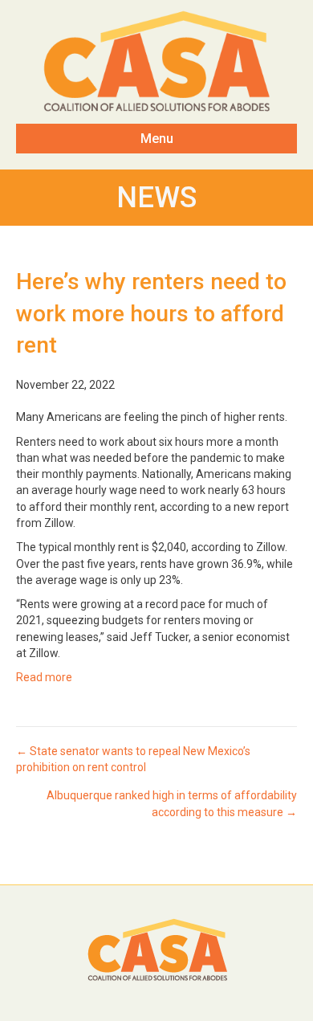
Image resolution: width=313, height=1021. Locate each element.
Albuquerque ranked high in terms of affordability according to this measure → (172, 803)
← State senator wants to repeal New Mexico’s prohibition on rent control (133, 759)
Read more (44, 677)
